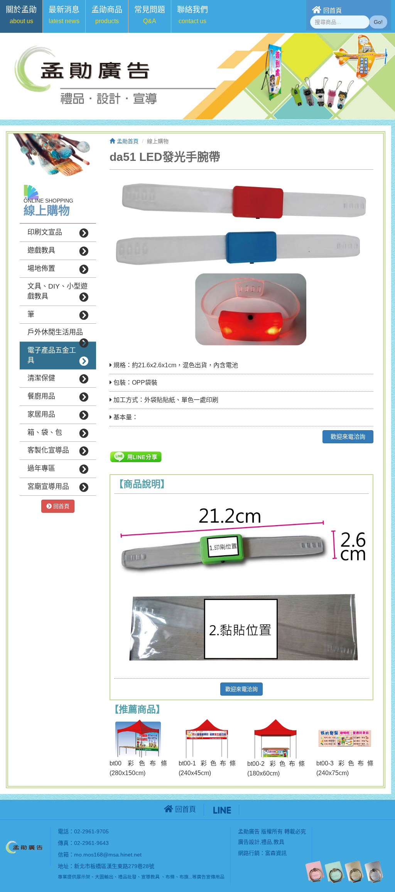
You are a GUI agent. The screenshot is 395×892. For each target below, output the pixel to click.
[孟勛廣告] (25, 846)
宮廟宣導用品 (48, 486)
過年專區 (41, 468)
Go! (378, 22)
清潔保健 (41, 378)
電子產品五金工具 (51, 355)
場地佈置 (41, 268)
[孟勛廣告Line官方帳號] (222, 809)
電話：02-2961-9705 (83, 831)
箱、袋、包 (44, 432)
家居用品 (41, 414)
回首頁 (332, 10)
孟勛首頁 (127, 141)
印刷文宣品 (44, 232)
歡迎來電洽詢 (348, 436)
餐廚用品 (41, 396)
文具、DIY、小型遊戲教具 (57, 291)
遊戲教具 (41, 250)
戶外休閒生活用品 (55, 332)
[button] (21, 16)
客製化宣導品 (48, 450)
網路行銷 (249, 853)
